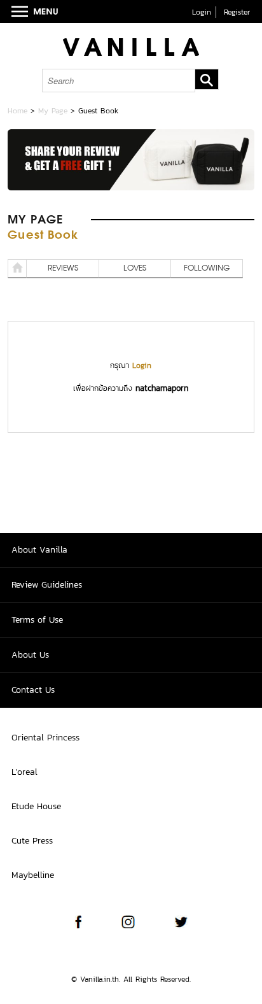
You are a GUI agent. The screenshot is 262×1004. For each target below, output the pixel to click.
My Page (52, 111)
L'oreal (24, 772)
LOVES (134, 268)
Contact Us (33, 689)
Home (17, 111)
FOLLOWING (207, 268)
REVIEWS (63, 268)
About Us (30, 654)
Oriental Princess (45, 737)
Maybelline (32, 875)
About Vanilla (39, 549)
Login (201, 12)
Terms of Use (37, 619)
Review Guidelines (46, 584)
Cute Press (32, 840)
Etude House (36, 806)
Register (237, 12)
